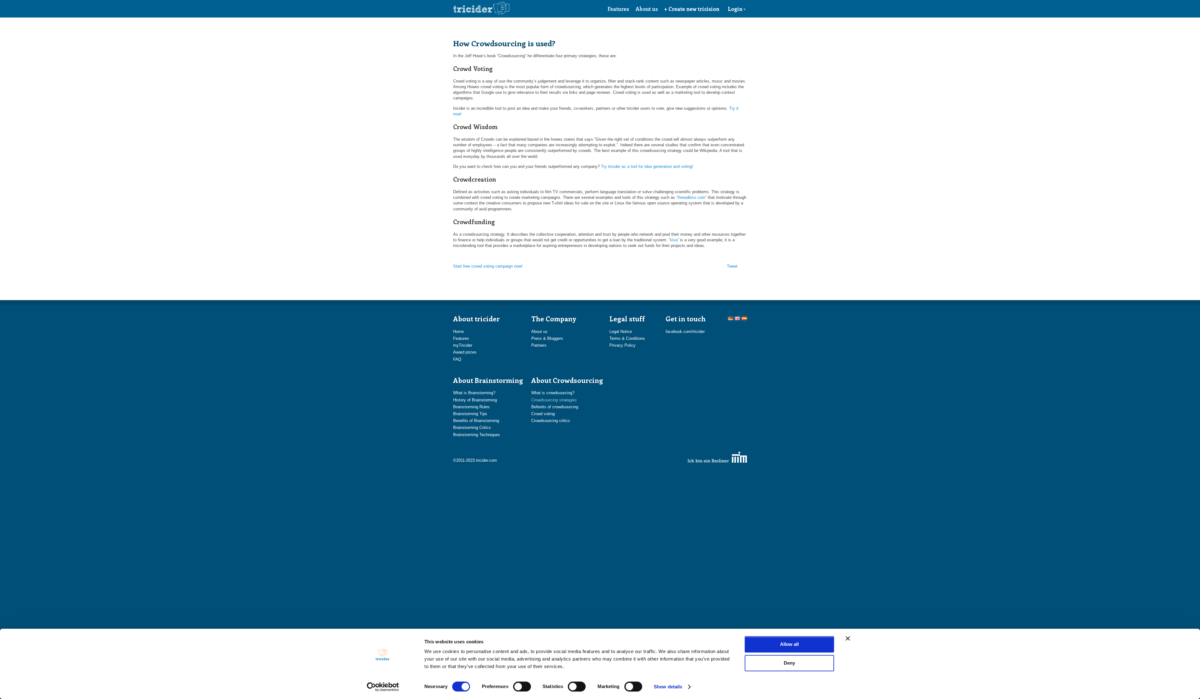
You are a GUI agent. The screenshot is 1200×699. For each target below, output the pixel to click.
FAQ (457, 359)
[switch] (522, 686)
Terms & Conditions (627, 338)
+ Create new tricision (691, 8)
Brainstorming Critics (472, 427)
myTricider (462, 345)
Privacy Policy (622, 345)
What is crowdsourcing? (552, 392)
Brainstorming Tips (470, 413)
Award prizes (465, 352)
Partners (539, 345)
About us (647, 8)
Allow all (789, 644)
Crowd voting (543, 413)
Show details (668, 686)
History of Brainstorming (475, 400)
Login (735, 8)
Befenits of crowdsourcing (554, 407)
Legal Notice (620, 331)
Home (458, 331)
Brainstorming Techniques (476, 434)
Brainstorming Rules (471, 407)
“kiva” (674, 240)
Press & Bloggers (547, 338)
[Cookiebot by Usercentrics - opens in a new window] (383, 686)
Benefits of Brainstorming (476, 420)
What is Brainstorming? (474, 392)
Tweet (732, 266)
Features (618, 8)
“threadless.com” (691, 197)
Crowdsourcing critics (550, 420)
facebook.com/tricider (685, 331)
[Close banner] (848, 638)
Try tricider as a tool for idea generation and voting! (647, 166)
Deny (789, 663)
